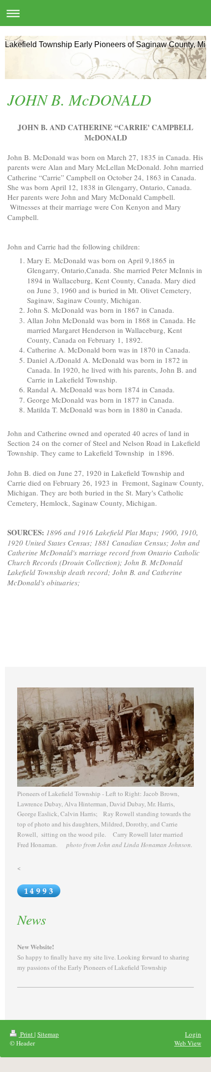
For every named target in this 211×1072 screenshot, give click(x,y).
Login (193, 1034)
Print (26, 1034)
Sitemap (48, 1034)
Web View (187, 1043)
